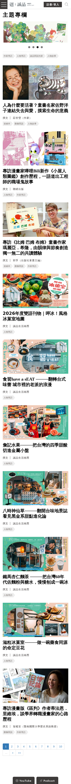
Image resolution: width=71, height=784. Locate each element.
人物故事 (51, 56)
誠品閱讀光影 (36, 56)
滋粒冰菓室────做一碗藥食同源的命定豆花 (35, 645)
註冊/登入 (53, 4)
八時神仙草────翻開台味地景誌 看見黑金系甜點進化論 (35, 513)
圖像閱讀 (19, 123)
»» (19, 752)
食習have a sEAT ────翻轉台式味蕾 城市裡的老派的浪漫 (34, 382)
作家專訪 (8, 56)
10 (60, 746)
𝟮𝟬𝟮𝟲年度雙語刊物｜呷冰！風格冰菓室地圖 (35, 316)
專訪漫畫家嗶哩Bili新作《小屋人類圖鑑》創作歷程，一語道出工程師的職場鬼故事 (35, 176)
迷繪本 (7, 123)
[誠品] (22, 4)
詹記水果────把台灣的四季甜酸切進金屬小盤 (35, 448)
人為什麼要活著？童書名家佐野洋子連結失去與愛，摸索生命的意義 (35, 108)
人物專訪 (21, 56)
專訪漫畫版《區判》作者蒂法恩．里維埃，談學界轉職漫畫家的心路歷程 (35, 714)
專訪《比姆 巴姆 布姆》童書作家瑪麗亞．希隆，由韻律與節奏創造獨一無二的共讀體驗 (35, 247)
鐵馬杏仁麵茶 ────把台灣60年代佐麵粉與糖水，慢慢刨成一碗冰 (35, 579)
